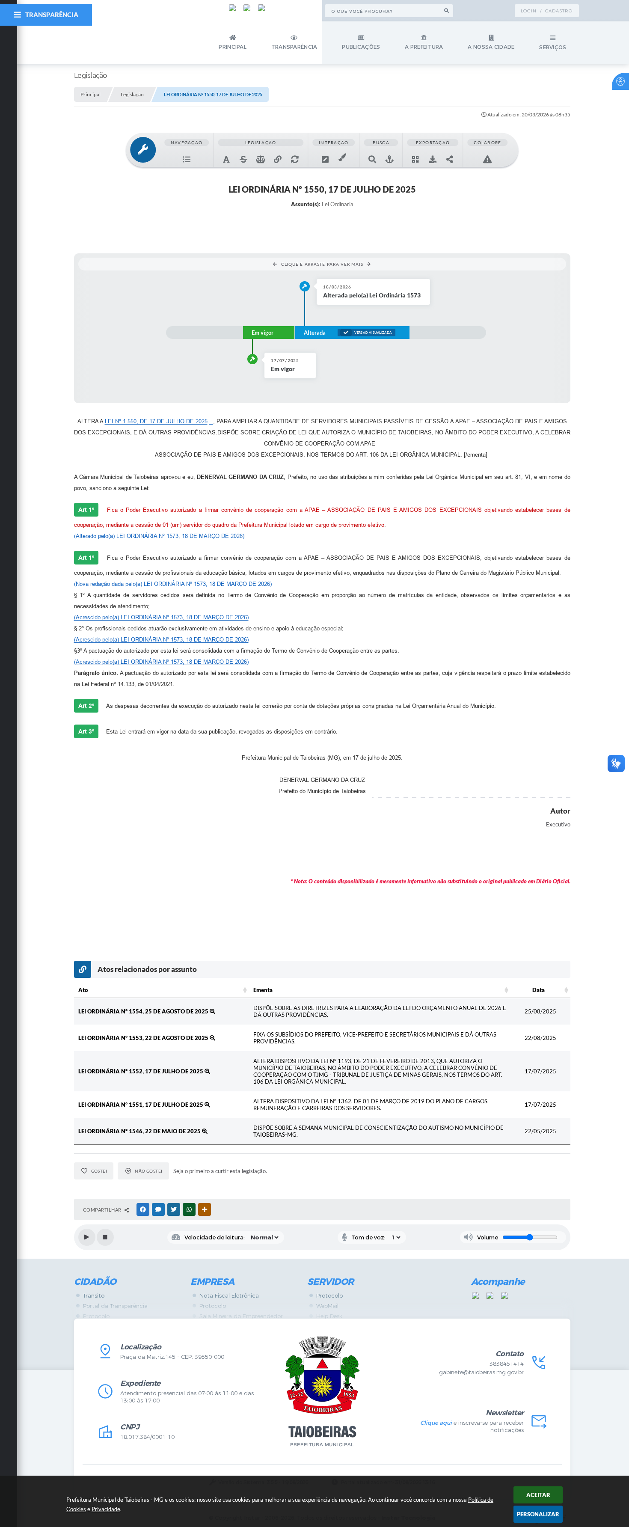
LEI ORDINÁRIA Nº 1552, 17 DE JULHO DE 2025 (141, 1071)
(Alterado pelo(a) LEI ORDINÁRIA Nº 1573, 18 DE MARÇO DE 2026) (159, 536)
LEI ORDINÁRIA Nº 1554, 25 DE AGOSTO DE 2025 (144, 1011)
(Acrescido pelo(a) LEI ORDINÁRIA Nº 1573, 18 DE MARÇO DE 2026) (161, 617)
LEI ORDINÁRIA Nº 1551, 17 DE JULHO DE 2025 (141, 1104)
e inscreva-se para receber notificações (471, 1426)
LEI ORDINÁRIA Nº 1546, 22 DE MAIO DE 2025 (140, 1131)
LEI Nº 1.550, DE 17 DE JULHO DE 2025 (156, 421)
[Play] (86, 1237)
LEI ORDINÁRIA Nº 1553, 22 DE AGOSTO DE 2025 (144, 1037)
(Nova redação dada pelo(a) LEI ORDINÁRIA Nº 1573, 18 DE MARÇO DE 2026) (173, 584)
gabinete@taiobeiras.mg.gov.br (481, 1372)
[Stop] (105, 1237)
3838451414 (507, 1363)
